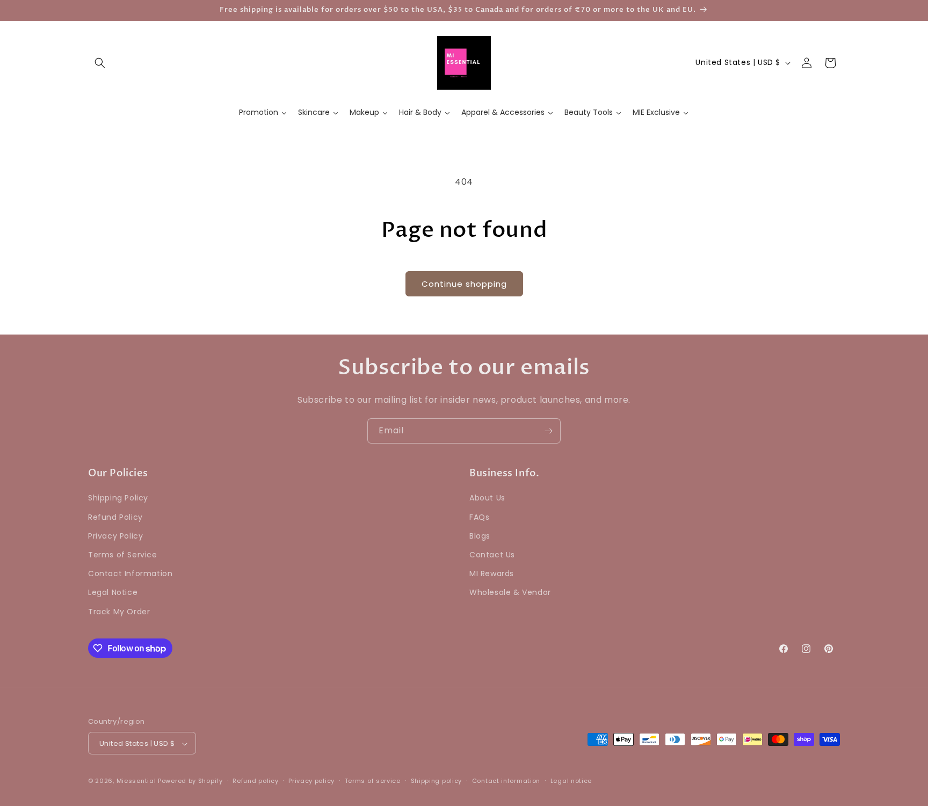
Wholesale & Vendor (510, 592)
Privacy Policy (115, 536)
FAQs (479, 517)
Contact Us (492, 554)
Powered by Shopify (190, 781)
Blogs (479, 536)
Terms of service (373, 780)
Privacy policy (311, 780)
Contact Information (130, 574)
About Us (487, 498)
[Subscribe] (548, 431)
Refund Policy (115, 517)
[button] (100, 63)
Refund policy (255, 780)
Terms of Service (122, 554)
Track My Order (119, 611)
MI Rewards (491, 574)
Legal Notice (112, 592)
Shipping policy (436, 780)
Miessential (136, 781)
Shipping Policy (118, 498)
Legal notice (571, 780)
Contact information (506, 780)
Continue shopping (464, 283)
